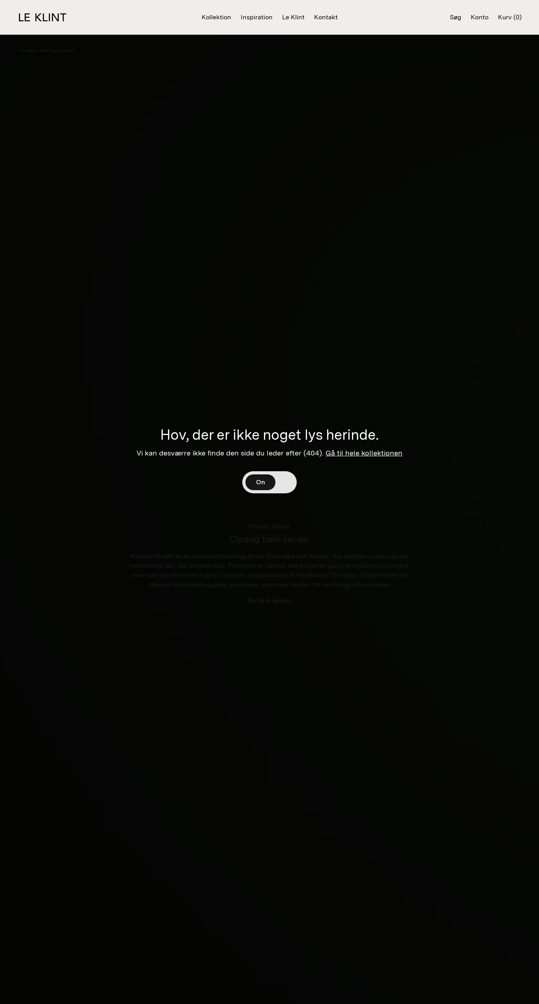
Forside (27, 50)
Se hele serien (270, 600)
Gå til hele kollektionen (364, 453)
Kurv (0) (510, 17)
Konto (479, 17)
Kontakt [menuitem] (326, 17)
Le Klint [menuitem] (293, 17)
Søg (455, 17)
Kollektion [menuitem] (216, 17)
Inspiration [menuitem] (257, 17)
